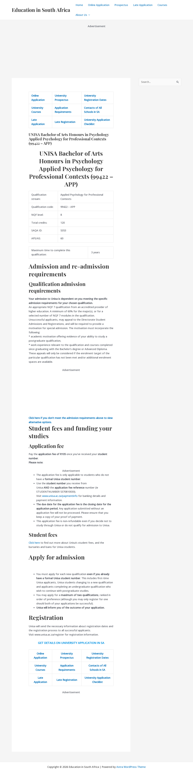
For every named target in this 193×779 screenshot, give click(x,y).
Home (79, 5)
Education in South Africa (41, 10)
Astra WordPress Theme (131, 767)
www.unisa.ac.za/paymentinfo (60, 496)
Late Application (142, 5)
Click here (34, 542)
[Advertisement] (96, 48)
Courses (162, 5)
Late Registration (65, 122)
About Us (81, 15)
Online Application (98, 5)
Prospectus (121, 5)
